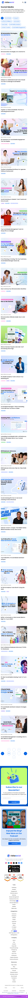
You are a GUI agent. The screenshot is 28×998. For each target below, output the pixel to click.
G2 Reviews (14, 955)
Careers (14, 944)
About (14, 940)
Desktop (14, 906)
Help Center (14, 964)
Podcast (14, 970)
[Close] (26, 993)
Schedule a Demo (14, 974)
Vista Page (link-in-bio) (14, 932)
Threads (14, 923)
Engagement (14, 891)
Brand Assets (14, 976)
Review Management (14, 897)
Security (22, 987)
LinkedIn (14, 917)
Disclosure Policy (22, 990)
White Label (14, 908)
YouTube (14, 929)
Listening (14, 895)
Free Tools (14, 953)
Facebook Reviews (14, 959)
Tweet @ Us (14, 978)
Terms (14, 987)
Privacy (6, 987)
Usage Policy (14, 990)
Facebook (14, 913)
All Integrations (14, 934)
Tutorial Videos (14, 968)
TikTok (14, 925)
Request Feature (14, 972)
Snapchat (14, 921)
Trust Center (6, 990)
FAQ (14, 942)
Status (14, 980)
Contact (14, 981)
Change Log (14, 949)
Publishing (14, 887)
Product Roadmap (14, 947)
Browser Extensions (14, 902)
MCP (14, 931)
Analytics (14, 889)
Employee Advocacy (14, 898)
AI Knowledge (14, 900)
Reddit (14, 919)
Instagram (14, 915)
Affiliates (14, 951)
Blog (14, 966)
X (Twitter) (14, 927)
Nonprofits (14, 946)
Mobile (14, 904)
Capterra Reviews (14, 957)
